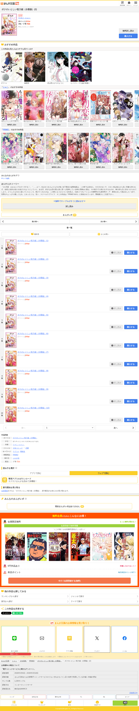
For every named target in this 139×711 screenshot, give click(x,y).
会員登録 (4, 491)
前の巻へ (35, 221)
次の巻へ (104, 221)
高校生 (22, 451)
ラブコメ (16, 451)
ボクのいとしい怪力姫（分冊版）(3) (33, 278)
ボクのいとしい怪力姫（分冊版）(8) (33, 371)
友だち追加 (14, 651)
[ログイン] (129, 2)
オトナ (127, 697)
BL (104, 697)
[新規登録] (122, 2)
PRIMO (6, 130)
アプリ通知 (69, 651)
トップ (12, 697)
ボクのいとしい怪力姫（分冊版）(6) (33, 333)
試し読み (69, 206)
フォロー (97, 651)
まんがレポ (69, 215)
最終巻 (36, 234)
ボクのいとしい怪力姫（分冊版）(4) (33, 296)
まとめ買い (105, 234)
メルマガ (42, 651)
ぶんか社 (16, 458)
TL (81, 697)
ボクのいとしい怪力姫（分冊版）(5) (33, 315)
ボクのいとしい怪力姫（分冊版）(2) (33, 259)
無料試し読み (128, 31)
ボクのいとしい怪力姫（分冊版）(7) (33, 352)
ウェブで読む (103, 473)
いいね (125, 651)
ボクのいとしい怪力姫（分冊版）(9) (33, 389)
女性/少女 (35, 697)
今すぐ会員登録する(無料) (69, 581)
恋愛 (27, 448)
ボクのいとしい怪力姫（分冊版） (25, 438)
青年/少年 (58, 697)
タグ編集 (6, 178)
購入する (128, 36)
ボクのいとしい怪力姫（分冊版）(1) (33, 240)
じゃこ (24, 18)
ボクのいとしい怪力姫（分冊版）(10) (34, 408)
